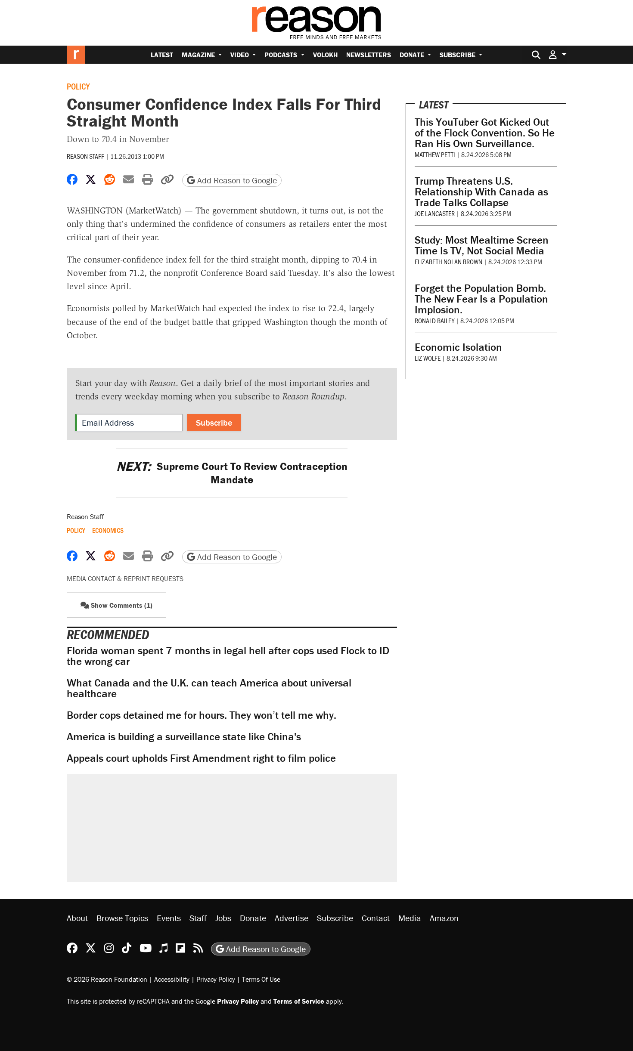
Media (409, 917)
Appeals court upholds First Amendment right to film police (201, 758)
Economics (108, 530)
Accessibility (171, 979)
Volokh (325, 54)
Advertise (291, 917)
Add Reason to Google (236, 180)
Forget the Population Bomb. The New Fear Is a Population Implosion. (481, 298)
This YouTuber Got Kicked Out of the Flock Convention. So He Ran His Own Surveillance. (485, 132)
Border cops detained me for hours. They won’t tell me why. (201, 715)
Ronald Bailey (434, 320)
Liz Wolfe (428, 357)
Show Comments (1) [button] (120, 605)
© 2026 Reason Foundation (107, 979)
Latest (162, 54)
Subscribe (458, 54)
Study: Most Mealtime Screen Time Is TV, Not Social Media (482, 245)
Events (169, 917)
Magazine (199, 54)
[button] (557, 54)
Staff (198, 917)
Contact (376, 917)
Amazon (444, 917)
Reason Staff (85, 156)
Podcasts (281, 54)
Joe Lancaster (435, 213)
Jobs (223, 917)
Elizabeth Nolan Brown (448, 261)
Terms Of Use (261, 979)
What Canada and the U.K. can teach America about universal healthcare (209, 688)
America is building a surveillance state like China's (184, 736)
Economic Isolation (458, 347)
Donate (413, 54)
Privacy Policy (215, 979)
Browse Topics (122, 917)
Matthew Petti (435, 154)
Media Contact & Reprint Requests (125, 578)
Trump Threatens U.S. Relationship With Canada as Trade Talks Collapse (481, 191)
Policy (78, 86)
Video (240, 54)
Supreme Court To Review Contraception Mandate (232, 473)
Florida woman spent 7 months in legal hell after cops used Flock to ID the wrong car (228, 656)
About (77, 917)
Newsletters (368, 54)
